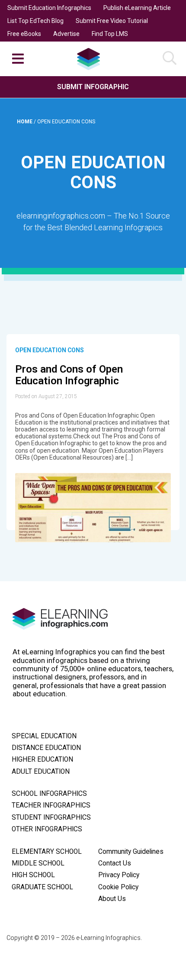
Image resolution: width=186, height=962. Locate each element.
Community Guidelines (131, 852)
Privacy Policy (118, 875)
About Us (112, 899)
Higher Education (42, 759)
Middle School (38, 863)
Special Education (44, 736)
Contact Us (114, 863)
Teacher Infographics (51, 805)
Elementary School (47, 852)
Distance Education (46, 748)
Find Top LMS (110, 33)
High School (33, 875)
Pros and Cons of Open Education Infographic (69, 375)
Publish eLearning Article (137, 7)
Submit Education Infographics (49, 7)
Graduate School (42, 887)
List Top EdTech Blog (35, 20)
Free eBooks (24, 33)
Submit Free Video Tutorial (112, 20)
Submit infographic (93, 87)
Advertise (66, 33)
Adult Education (41, 771)
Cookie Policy (118, 887)
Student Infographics (51, 817)
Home (25, 122)
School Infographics (49, 794)
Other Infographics (47, 829)
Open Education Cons (49, 350)
